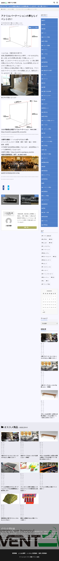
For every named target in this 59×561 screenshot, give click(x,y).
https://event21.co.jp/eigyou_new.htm (22, 152)
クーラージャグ (46, 249)
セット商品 (46, 195)
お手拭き (45, 239)
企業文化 (45, 112)
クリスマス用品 (47, 137)
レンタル (20, 23)
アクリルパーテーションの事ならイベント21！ (26, 9)
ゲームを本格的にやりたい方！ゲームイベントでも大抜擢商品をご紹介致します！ (9, 488)
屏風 (44, 58)
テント (44, 33)
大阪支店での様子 (47, 70)
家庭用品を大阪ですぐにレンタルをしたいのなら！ (9, 519)
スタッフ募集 (46, 45)
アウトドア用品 (46, 284)
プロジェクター (47, 95)
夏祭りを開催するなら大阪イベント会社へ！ (29, 519)
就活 (53, 277)
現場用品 (45, 191)
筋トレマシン (46, 277)
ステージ (45, 78)
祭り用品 (45, 41)
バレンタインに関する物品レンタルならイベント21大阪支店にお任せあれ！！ (29, 488)
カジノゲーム (46, 174)
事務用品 (45, 179)
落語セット (46, 108)
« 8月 (43, 312)
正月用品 (45, 145)
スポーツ (45, 158)
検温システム (46, 253)
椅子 (44, 20)
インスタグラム (46, 246)
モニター (45, 104)
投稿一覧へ (26, 227)
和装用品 (45, 170)
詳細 (44, 28)
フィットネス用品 (47, 141)
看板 (44, 208)
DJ (47, 280)
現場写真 (45, 62)
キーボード (45, 270)
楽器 (44, 166)
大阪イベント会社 (34, 557)
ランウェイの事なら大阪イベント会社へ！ (48, 487)
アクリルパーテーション (17, 24)
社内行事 (45, 66)
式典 (44, 133)
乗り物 (44, 149)
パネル (44, 74)
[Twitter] (8, 187)
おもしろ (45, 263)
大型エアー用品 (47, 154)
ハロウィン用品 (47, 129)
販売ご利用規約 (43, 553)
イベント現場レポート (48, 120)
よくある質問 (21, 553)
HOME (4, 9)
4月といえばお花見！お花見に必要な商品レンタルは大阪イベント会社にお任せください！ (49, 415)
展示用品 (45, 116)
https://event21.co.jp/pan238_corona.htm (13, 132)
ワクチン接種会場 (47, 235)
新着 (44, 24)
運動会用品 (46, 162)
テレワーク (46, 200)
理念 (55, 256)
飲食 (51, 239)
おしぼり (45, 242)
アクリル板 (9, 24)
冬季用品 (45, 225)
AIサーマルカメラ (47, 256)
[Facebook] (3, 187)
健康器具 (45, 204)
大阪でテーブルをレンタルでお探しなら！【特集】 (49, 386)
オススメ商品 (11, 9)
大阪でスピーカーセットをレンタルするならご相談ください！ (49, 357)
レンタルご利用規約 (32, 553)
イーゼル (45, 124)
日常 (44, 99)
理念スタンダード (47, 260)
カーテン (45, 49)
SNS (51, 242)
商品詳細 (45, 216)
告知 (44, 83)
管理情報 (14, 553)
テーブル (45, 220)
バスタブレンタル (47, 267)
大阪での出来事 (47, 91)
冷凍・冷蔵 (46, 212)
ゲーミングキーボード (48, 273)
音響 (44, 87)
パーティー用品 (47, 187)
